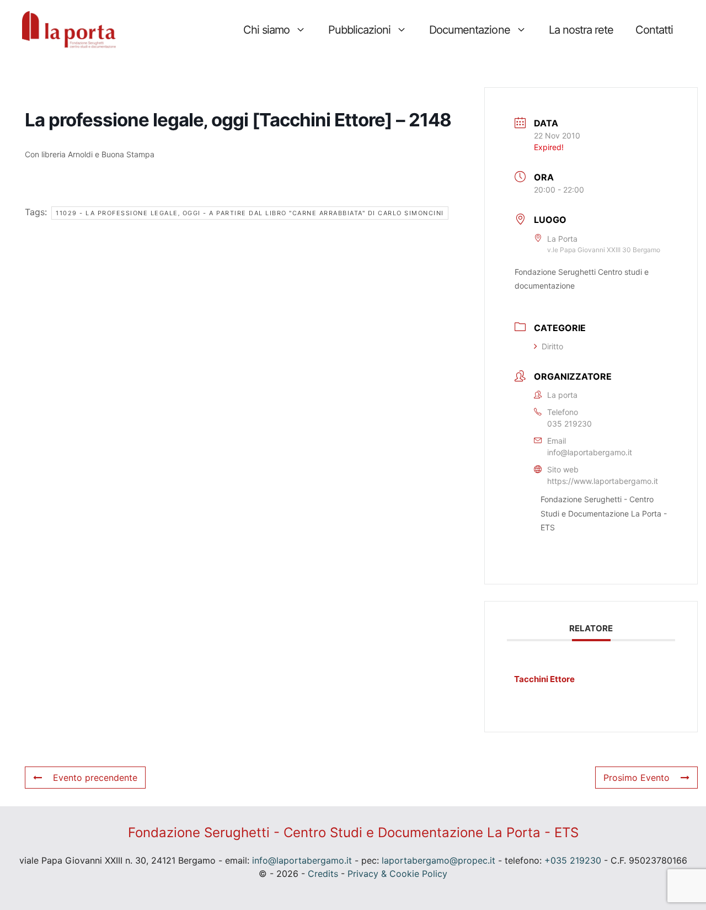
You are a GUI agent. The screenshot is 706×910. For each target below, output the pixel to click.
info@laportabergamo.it (589, 452)
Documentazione (469, 29)
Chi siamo (266, 29)
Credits (323, 873)
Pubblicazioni (359, 29)
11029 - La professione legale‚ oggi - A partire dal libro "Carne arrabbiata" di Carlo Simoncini (250, 213)
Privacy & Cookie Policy (397, 873)
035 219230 (569, 423)
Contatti (654, 29)
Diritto (552, 346)
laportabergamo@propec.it (438, 860)
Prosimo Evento (636, 777)
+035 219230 (572, 860)
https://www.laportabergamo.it (602, 481)
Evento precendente (95, 777)
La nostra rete (581, 29)
